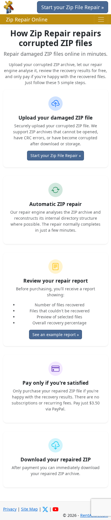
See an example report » (55, 334)
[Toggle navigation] (101, 19)
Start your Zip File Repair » (72, 7)
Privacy (10, 509)
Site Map (29, 509)
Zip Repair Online (27, 19)
